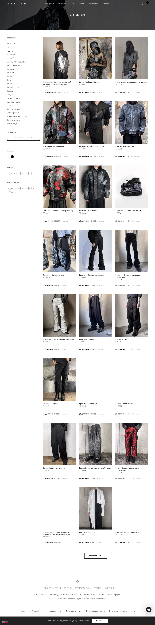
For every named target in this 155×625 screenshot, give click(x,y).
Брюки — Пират (122, 339)
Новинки (81, 4)
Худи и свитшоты (13, 102)
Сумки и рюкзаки (13, 113)
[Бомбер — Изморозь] (131, 122)
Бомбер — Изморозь (124, 146)
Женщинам (49, 4)
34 (8, 188)
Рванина (10, 47)
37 (19, 188)
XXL (30, 174)
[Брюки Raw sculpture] (95, 379)
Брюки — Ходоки (50, 403)
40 (30, 188)
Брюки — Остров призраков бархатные (127, 276)
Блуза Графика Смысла (89, 82)
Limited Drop (12, 58)
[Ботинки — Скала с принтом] (131, 187)
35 (12, 188)
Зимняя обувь (12, 124)
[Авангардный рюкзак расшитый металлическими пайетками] (59, 58)
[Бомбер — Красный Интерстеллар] (59, 187)
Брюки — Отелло (86, 339)
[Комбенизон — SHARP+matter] (131, 508)
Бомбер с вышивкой (88, 211)
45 (15, 193)
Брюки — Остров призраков (91, 275)
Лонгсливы (11, 73)
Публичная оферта (73, 611)
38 (23, 188)
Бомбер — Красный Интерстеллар (58, 211)
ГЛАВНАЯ (47, 588)
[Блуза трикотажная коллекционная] (131, 58)
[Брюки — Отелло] (95, 315)
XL (22, 174)
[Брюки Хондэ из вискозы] (59, 444)
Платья (9, 76)
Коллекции (93, 4)
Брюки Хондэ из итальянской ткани (95, 468)
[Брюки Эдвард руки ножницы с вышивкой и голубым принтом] (59, 508)
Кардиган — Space (87, 532)
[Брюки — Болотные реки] (59, 251)
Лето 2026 (11, 43)
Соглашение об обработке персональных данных (40, 611)
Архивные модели (14, 65)
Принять (100, 621)
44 (12, 193)
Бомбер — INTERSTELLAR (54, 146)
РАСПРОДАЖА (12, 54)
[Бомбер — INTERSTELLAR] (59, 122)
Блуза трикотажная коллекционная (131, 82)
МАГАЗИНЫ (109, 588)
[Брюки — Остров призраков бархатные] (131, 251)
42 (37, 188)
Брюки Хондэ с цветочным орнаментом (127, 469)
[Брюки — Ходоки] (59, 379)
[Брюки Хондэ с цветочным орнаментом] (131, 444)
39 (26, 188)
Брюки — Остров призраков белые (58, 339)
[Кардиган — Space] (95, 508)
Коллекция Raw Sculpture (16, 62)
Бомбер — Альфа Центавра (91, 146)
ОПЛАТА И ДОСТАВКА (83, 588)
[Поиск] (137, 3)
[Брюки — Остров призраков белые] (59, 315)
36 (15, 188)
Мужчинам (62, 4)
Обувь (9, 105)
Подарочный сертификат (17, 116)
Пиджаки (10, 91)
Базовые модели (13, 109)
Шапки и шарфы (13, 120)
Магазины (106, 4)
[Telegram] (148, 619)
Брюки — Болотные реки (54, 275)
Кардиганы (11, 94)
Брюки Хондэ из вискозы (54, 468)
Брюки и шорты (13, 87)
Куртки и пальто (13, 98)
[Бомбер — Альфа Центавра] (95, 122)
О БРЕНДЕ (57, 588)
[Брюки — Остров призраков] (95, 251)
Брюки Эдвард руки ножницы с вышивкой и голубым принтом (56, 533)
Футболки (10, 69)
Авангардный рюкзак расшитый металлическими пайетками (57, 83)
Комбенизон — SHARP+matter (128, 532)
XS (26, 174)
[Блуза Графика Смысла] (95, 58)
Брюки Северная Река (125, 403)
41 (34, 188)
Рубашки (10, 84)
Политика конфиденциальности (122, 611)
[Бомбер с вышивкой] (95, 187)
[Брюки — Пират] (131, 315)
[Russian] (6, 621)
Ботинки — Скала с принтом (128, 211)
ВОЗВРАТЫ (98, 588)
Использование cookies (95, 611)
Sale (72, 4)
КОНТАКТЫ (68, 588)
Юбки (9, 80)
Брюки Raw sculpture (88, 403)
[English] (3, 621)
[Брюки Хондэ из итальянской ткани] (95, 444)
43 (8, 193)
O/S (15, 174)
